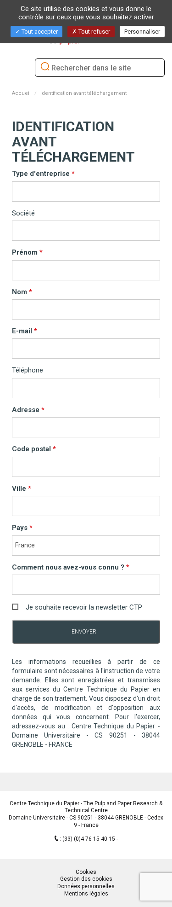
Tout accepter (39, 31)
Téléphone (27, 370)
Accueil (21, 93)
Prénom (25, 252)
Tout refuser (93, 31)
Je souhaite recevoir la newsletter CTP (84, 607)
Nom (20, 292)
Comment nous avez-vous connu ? (69, 567)
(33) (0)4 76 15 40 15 (89, 839)
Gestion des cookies (86, 879)
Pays (20, 527)
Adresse (26, 410)
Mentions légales (86, 893)
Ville (20, 488)
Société (23, 213)
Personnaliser (142, 31)
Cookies (86, 872)
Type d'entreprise (42, 173)
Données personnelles (86, 886)
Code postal (32, 449)
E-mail (23, 331)
